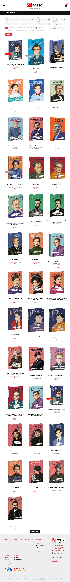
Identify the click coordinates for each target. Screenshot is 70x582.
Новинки (12, 28)
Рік (60, 17)
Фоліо (58, 13)
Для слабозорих (19, 31)
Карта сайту (55, 561)
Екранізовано (30, 31)
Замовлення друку (8, 563)
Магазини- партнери (18, 559)
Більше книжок (35, 531)
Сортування (55, 21)
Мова (53, 17)
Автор (37, 17)
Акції (20, 539)
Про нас (7, 555)
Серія (6, 21)
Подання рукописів (9, 561)
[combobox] (19, 19)
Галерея (6, 557)
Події (31, 539)
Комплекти (9, 31)
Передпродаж (31, 28)
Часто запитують (39, 549)
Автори (15, 539)
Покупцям (38, 539)
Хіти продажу (21, 28)
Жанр (22, 21)
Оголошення (7, 559)
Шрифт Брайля (41, 31)
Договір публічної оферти (41, 551)
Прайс (37, 547)
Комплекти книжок (8, 541)
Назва (6, 17)
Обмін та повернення (40, 545)
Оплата (37, 541)
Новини (27, 539)
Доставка (38, 543)
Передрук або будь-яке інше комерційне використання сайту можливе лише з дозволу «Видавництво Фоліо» (35, 578)
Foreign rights (7, 564)
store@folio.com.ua (59, 550)
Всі (6, 28)
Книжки (7, 539)
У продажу (54, 26)
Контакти (16, 555)
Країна (38, 21)
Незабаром (41, 28)
